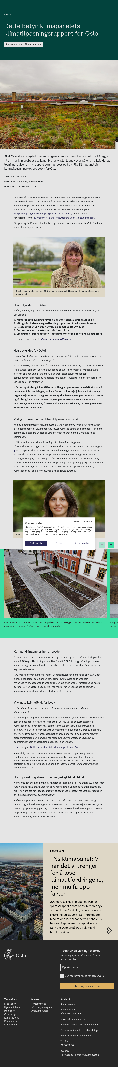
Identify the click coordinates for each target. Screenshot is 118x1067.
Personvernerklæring (83, 521)
